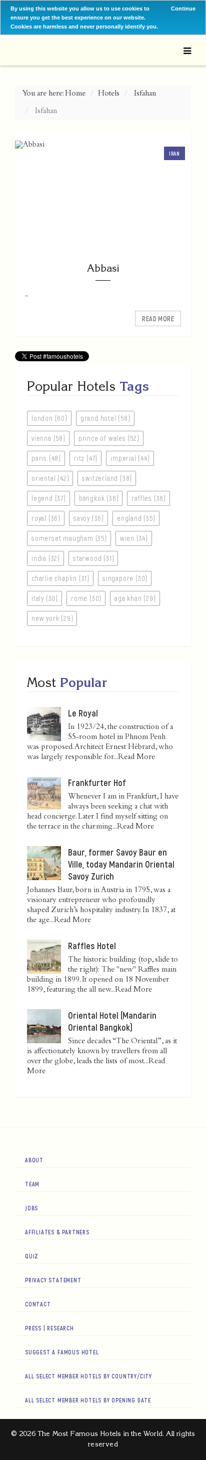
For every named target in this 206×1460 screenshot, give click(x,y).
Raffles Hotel (92, 945)
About (34, 1159)
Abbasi (103, 268)
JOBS (31, 1207)
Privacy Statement (53, 1279)
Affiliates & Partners (57, 1231)
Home (75, 94)
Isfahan (145, 94)
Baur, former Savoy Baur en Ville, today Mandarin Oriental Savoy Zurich (121, 864)
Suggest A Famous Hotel (62, 1351)
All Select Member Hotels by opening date (88, 1399)
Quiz (31, 1255)
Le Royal (83, 712)
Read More (158, 318)
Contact (38, 1303)
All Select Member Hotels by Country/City (88, 1375)
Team (32, 1183)
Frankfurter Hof (97, 782)
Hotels (109, 94)
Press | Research (49, 1327)
